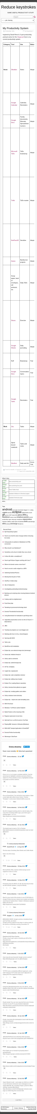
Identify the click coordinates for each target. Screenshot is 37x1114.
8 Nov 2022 (21, 792)
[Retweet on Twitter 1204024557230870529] (7, 1057)
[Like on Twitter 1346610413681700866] (10, 907)
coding (31, 510)
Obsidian (14, 69)
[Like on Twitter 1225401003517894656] (10, 993)
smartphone (20, 519)
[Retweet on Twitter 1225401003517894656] (7, 993)
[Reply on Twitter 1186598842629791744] (3, 1093)
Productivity (8, 31)
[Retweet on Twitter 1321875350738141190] (7, 948)
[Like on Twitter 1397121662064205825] (10, 874)
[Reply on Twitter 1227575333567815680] (3, 977)
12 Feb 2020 (21, 967)
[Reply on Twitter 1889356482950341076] (3, 786)
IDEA (16, 515)
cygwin (4, 512)
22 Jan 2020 (21, 1033)
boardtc (12, 469)
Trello (13, 200)
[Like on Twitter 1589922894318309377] (10, 802)
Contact (16, 1108)
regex (9, 519)
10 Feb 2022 (21, 807)
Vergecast (20, 37)
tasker (16, 521)
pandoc (26, 517)
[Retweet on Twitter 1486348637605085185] (7, 838)
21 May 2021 (21, 880)
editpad (23, 512)
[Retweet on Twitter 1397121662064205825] (7, 874)
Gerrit (30, 512)
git (3, 514)
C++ (29, 510)
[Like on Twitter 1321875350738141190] (10, 948)
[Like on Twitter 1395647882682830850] (10, 888)
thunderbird (21, 521)
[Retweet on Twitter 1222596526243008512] (7, 1010)
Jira (12, 426)
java (20, 515)
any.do (14, 510)
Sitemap (21, 1108)
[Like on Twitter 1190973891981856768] (10, 1073)
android (7, 509)
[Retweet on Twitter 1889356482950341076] (7, 786)
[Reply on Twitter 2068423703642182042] (3, 765)
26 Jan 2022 (21, 825)
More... (4, 501)
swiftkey (9, 521)
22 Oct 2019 (21, 1078)
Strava (13, 320)
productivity (28, 471)
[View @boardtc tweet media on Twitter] (4, 760)
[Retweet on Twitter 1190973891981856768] (7, 1073)
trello (33, 471)
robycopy (14, 519)
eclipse (16, 512)
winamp (8, 523)
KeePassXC (15, 240)
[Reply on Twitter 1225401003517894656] (3, 993)
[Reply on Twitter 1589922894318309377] (3, 802)
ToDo (13, 31)
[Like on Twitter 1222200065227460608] (10, 1027)
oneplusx (20, 517)
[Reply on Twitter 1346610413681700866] (3, 907)
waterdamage (31, 521)
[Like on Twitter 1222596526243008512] (10, 1010)
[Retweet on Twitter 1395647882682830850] (7, 888)
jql (27, 515)
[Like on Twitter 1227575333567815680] (10, 977)
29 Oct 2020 (21, 933)
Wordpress (20, 523)
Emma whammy (12, 756)
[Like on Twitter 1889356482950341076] (10, 786)
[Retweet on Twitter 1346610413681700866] (7, 907)
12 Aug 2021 (20, 847)
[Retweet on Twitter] (8, 843)
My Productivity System (15, 28)
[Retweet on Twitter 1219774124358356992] (7, 1041)
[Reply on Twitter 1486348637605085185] (3, 838)
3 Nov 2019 (21, 1062)
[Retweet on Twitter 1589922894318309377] (7, 802)
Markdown (6, 517)
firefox (27, 512)
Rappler (9, 915)
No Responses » (29, 31)
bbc (17, 510)
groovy (7, 515)
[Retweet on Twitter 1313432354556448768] (7, 962)
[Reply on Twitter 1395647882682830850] (3, 888)
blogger (25, 510)
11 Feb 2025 (21, 771)
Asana (13, 261)
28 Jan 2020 (21, 1016)
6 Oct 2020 (21, 953)
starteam (4, 521)
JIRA (24, 515)
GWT (10, 515)
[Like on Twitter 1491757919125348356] (10, 819)
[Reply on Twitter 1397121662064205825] (3, 874)
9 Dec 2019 (21, 1047)
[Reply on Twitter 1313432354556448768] (3, 962)
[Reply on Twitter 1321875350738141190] (3, 948)
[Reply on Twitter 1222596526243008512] (3, 1010)
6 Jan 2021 (21, 894)
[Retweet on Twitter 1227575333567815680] (7, 977)
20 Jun (19, 756)
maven (12, 517)
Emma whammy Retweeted (17, 844)
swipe (12, 521)
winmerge (13, 524)
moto (15, 517)
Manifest (14, 463)
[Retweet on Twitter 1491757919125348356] (7, 819)
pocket (31, 517)
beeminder (20, 510)
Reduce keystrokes (18, 7)
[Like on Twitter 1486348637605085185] (10, 838)
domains (10, 512)
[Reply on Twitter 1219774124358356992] (3, 1041)
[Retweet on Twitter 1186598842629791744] (7, 1093)
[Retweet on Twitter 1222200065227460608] (7, 1027)
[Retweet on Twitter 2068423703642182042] (7, 765)
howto (13, 515)
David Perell (10, 847)
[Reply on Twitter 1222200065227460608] (3, 1027)
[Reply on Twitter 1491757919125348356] (3, 819)
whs (4, 524)
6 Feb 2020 (21, 983)
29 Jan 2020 (21, 998)
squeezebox (27, 519)
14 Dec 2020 (18, 915)
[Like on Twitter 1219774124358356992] (10, 1041)
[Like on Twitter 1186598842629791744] (10, 1093)
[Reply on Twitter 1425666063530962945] (3, 860)
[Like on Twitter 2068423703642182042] (10, 765)
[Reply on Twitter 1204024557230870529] (3, 1057)
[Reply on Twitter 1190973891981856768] (3, 1073)
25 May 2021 (21, 866)
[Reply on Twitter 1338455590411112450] (3, 927)
